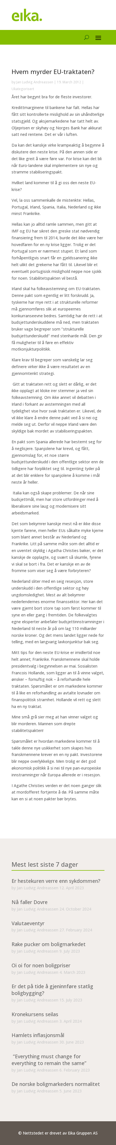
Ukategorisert (23, 88)
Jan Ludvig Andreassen (34, 82)
